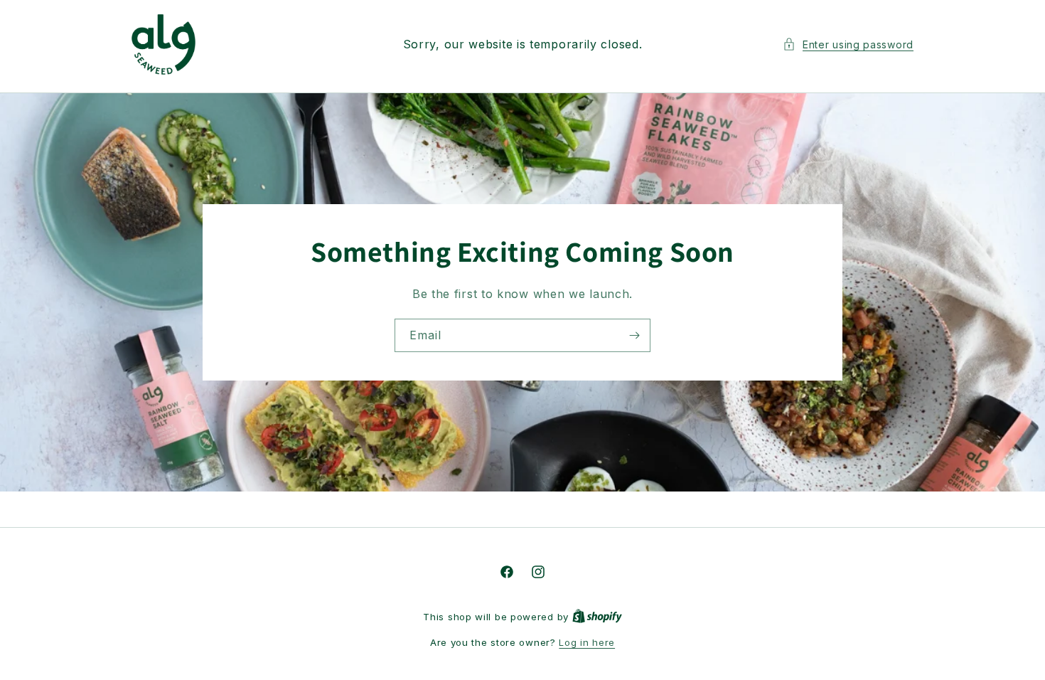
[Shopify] (597, 616)
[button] (848, 44)
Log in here (587, 642)
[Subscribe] (634, 334)
